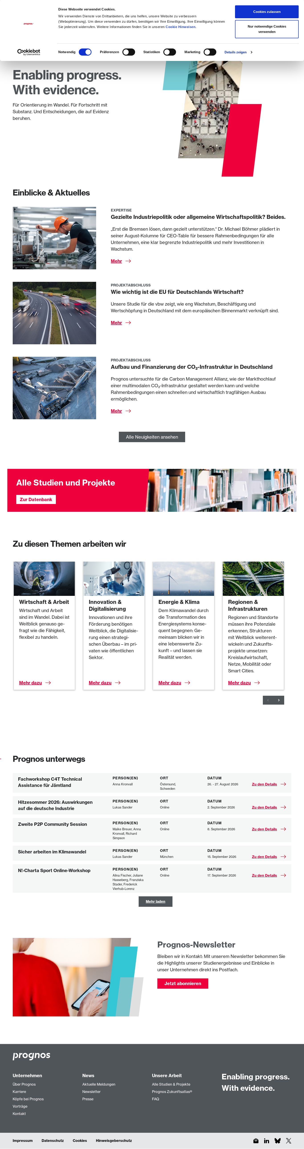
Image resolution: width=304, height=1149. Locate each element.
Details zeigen (236, 52)
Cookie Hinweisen (180, 27)
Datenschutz (53, 1140)
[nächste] (279, 700)
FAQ (155, 1099)
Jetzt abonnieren (182, 983)
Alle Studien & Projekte (171, 1084)
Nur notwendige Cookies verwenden (267, 29)
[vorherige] (268, 700)
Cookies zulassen (267, 12)
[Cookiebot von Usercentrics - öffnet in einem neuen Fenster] (28, 52)
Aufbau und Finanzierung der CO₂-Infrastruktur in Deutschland (192, 366)
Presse (87, 1099)
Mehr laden (155, 901)
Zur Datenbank (36, 499)
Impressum (23, 1140)
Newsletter (91, 1091)
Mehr (116, 261)
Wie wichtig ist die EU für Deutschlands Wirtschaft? (177, 291)
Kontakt (19, 1113)
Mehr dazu (30, 682)
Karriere (19, 1091)
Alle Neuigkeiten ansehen (152, 437)
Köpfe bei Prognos (28, 1099)
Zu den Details (264, 784)
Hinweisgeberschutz (114, 1140)
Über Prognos (24, 1084)
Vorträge (20, 1106)
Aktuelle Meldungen (98, 1084)
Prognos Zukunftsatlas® (172, 1091)
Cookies (80, 1140)
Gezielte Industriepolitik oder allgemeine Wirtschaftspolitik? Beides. (198, 217)
